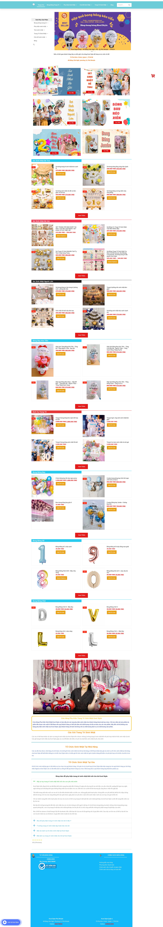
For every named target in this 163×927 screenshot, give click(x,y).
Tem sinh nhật (38, 30)
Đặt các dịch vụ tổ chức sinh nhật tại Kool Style (53, 831)
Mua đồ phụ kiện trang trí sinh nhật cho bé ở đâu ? (54, 821)
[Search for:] (124, 5)
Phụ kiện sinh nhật (69, 5)
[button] (55, 31)
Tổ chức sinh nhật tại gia (82, 762)
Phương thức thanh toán (106, 865)
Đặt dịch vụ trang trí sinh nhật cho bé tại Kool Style (54, 836)
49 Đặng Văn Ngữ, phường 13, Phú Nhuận (81, 60)
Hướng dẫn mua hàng (106, 862)
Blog (112, 5)
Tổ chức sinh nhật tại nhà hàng (81, 747)
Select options (61, 235)
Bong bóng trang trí (53, 5)
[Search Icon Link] (41, 45)
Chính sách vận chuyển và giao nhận (110, 867)
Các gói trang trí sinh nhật (81, 732)
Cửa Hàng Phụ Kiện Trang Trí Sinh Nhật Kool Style (81, 718)
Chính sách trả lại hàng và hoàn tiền (110, 869)
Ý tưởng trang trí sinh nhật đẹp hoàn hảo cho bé (53, 826)
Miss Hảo (43, 859)
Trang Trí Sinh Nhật (100, 5)
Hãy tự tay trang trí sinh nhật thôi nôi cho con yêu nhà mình (57, 781)
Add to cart (60, 173)
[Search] (129, 4)
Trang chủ (41, 5)
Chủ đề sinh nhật (85, 5)
